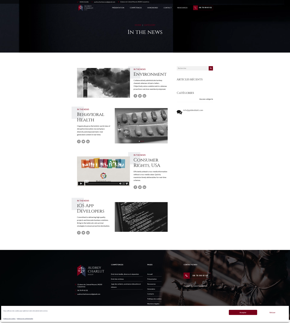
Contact (168, 8)
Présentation (118, 8)
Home (138, 25)
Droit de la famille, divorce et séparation (125, 274)
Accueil (149, 274)
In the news (140, 69)
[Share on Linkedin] (144, 96)
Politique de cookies (9, 318)
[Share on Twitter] (140, 96)
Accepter (243, 312)
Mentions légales (153, 304)
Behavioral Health (90, 117)
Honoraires (152, 8)
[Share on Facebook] (135, 96)
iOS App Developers (90, 208)
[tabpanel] (141, 125)
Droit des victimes (117, 279)
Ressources (182, 8)
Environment (150, 74)
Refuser (272, 312)
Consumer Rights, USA (147, 163)
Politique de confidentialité (25, 318)
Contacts (150, 294)
